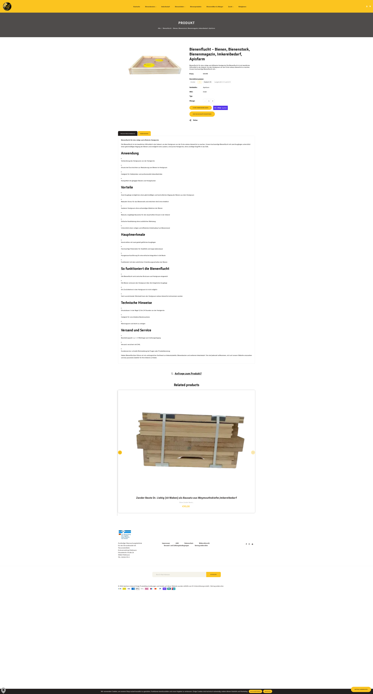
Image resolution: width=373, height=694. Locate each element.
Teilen (195, 120)
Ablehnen (268, 691)
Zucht (230, 6)
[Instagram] (249, 624)
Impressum (166, 623)
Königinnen (242, 6)
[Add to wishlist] (253, 479)
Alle (159, 28)
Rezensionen (144, 133)
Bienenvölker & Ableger (215, 6)
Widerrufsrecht (204, 623)
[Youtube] (253, 624)
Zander (192, 82)
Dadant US (207, 82)
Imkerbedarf (165, 6)
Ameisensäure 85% (186, 577)
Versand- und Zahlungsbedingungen (176, 625)
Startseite (136, 6)
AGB (177, 623)
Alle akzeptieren (255, 691)
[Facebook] (246, 624)
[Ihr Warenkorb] (370, 6)
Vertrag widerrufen (201, 625)
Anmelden (213, 654)
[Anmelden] (366, 6)
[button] (253, 492)
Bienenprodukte (195, 6)
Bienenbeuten (150, 6)
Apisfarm (206, 87)
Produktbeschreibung (127, 133)
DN (199, 82)
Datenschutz (188, 623)
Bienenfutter (179, 6)
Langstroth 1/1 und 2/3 (222, 82)
